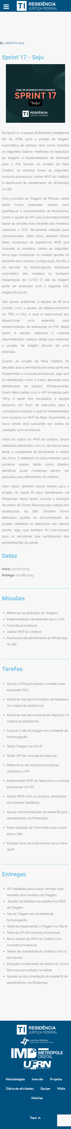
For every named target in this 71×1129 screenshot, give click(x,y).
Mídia (61, 1088)
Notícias (37, 1098)
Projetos (56, 1079)
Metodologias (15, 1079)
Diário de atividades (20, 1088)
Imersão (37, 1079)
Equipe (45, 1088)
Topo (33, 1117)
